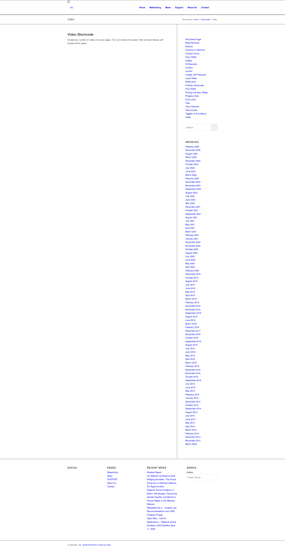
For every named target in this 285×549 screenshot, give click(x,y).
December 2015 (192, 369)
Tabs (187, 102)
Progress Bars (192, 95)
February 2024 (192, 178)
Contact (111, 486)
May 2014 (190, 422)
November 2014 (192, 401)
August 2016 (191, 344)
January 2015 (191, 397)
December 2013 (192, 436)
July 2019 (190, 284)
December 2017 (192, 330)
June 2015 (190, 387)
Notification (190, 81)
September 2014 (193, 408)
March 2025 (191, 157)
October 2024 (191, 164)
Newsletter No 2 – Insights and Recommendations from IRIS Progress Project (161, 511)
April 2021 (190, 227)
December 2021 (192, 206)
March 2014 (191, 429)
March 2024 (191, 174)
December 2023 (192, 181)
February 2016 (192, 366)
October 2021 (191, 210)
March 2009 (191, 444)
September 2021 (193, 213)
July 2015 (190, 383)
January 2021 (191, 238)
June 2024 (190, 171)
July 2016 (190, 348)
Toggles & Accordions (195, 113)
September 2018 (193, 312)
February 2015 (192, 394)
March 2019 (191, 298)
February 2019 (192, 302)
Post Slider (190, 88)
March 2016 (191, 362)
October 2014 (191, 405)
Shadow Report (154, 472)
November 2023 (192, 185)
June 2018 (190, 320)
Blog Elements (192, 42)
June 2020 (190, 259)
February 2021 (192, 235)
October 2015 (191, 376)
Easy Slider (190, 56)
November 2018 (192, 309)
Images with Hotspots (195, 74)
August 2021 (191, 217)
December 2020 (192, 242)
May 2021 (190, 224)
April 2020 (190, 266)
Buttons (189, 46)
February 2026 (192, 146)
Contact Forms (192, 53)
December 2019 (192, 273)
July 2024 (190, 167)
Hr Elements (191, 64)
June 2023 (190, 199)
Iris (80, 544)
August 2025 (191, 153)
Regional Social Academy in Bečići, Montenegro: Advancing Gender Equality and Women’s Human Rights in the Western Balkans (162, 497)
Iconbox (189, 67)
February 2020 (192, 270)
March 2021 (191, 231)
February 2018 (192, 327)
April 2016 (190, 358)
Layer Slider (191, 78)
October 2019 (191, 277)
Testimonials (191, 110)
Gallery (188, 60)
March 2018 (191, 323)
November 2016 (192, 334)
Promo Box (190, 99)
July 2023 (190, 196)
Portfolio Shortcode (194, 85)
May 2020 (190, 263)
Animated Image (193, 39)
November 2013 (192, 440)
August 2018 (191, 316)
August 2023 (191, 192)
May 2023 (190, 203)
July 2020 (190, 256)
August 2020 (191, 252)
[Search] (214, 7)
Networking (112, 472)
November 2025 (192, 150)
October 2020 (191, 249)
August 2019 (191, 281)
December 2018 (192, 305)
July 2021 (190, 220)
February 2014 (192, 433)
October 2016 (191, 337)
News (109, 475)
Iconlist (188, 71)
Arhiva (190, 472)
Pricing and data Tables (196, 92)
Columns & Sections (195, 49)
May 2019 (190, 291)
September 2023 (193, 188)
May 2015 (190, 390)
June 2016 (190, 351)
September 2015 (193, 380)
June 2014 (190, 419)
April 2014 (190, 426)
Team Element (192, 106)
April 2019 (190, 295)
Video (70, 19)
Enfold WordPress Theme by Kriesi (97, 544)
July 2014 (190, 415)
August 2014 (191, 412)
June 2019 (190, 288)
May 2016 (190, 355)
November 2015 (192, 373)
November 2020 (192, 245)
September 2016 (193, 341)
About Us (111, 482)
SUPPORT (112, 479)
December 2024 (192, 160)
